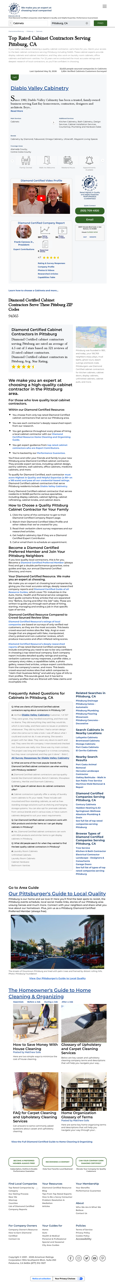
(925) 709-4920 (89, 210)
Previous (12, 160)
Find (100, 23)
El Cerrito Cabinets (86, 750)
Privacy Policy (83, 1232)
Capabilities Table (46, 277)
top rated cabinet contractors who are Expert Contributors (39, 446)
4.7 (39, 257)
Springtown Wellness (88, 811)
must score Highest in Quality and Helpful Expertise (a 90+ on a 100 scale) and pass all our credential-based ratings (40, 477)
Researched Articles (48, 274)
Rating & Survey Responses (51, 263)
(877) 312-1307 (38, 1263)
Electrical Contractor (88, 854)
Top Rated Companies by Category (21, 1189)
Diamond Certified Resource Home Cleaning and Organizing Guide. (41, 437)
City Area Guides (50, 1245)
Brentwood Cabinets (88, 740)
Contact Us (81, 1213)
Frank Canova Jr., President (24, 243)
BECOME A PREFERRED (24, 1162)
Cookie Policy (82, 1236)
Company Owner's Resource (23, 1229)
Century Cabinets (86, 804)
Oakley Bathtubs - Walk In (91, 777)
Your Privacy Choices (65, 1278)
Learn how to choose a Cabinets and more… (33, 290)
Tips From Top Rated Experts (57, 1194)
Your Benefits (83, 1187)
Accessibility (83, 1238)
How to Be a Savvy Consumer (57, 1197)
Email (89, 219)
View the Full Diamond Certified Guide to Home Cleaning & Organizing (51, 1141)
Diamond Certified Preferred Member (42, 562)
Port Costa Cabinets (87, 747)
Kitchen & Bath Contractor (91, 851)
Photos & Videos (46, 270)
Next (102, 160)
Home (45, 1229)
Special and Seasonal (53, 1242)
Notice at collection (41, 1278)
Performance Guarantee (51, 453)
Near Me (13, 1197)
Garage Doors (83, 864)
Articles (46, 1206)
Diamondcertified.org (16, 31)
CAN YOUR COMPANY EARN (91, 1162)
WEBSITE (92, 237)
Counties (13, 1203)
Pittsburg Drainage (87, 700)
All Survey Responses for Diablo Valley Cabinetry (40, 758)
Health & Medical (51, 1236)
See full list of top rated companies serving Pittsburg (89, 824)
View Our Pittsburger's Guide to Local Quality (57, 978)
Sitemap (13, 1200)
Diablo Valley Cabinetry (53, 486)
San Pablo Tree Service (89, 780)
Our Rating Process (18, 1194)
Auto (44, 1232)
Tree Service (83, 848)
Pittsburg (30, 31)
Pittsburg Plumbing (87, 710)
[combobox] (30, 23)
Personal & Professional (54, 1239)
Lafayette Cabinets (87, 737)
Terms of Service (84, 1229)
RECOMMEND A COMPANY (57, 1162)
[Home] (13, 10)
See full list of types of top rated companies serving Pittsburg (90, 870)
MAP (85, 237)
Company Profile (46, 267)
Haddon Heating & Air (88, 807)
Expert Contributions (23, 249)
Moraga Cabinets (85, 744)
